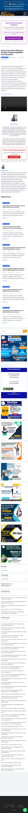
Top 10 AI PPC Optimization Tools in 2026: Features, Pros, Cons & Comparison (13, 291)
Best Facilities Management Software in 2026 (12, 726)
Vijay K (4, 209)
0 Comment (18, 209)
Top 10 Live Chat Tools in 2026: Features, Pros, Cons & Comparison (12, 227)
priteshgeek (5, 293)
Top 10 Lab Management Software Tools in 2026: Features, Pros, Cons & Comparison (14, 249)
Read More (5, 217)
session (23, 161)
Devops (3, 161)
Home (2, 46)
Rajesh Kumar (13, 57)
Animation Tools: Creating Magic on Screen (11, 744)
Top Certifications (9, 805)
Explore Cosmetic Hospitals (14, 38)
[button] (25, 810)
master (16, 161)
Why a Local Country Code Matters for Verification (13, 708)
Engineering (8, 161)
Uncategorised (7, 46)
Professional (20, 806)
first (12, 161)
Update (12, 806)
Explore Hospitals (14, 157)
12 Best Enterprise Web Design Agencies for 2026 (13, 694)
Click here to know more (7, 94)
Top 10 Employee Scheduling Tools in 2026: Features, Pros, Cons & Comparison (13, 312)
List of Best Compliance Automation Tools (11, 762)
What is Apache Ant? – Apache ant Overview (11, 609)
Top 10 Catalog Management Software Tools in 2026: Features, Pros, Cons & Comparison (13, 270)
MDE (20, 161)
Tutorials (20, 805)
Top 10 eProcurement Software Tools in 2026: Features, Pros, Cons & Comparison (14, 207)
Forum (5, 806)
